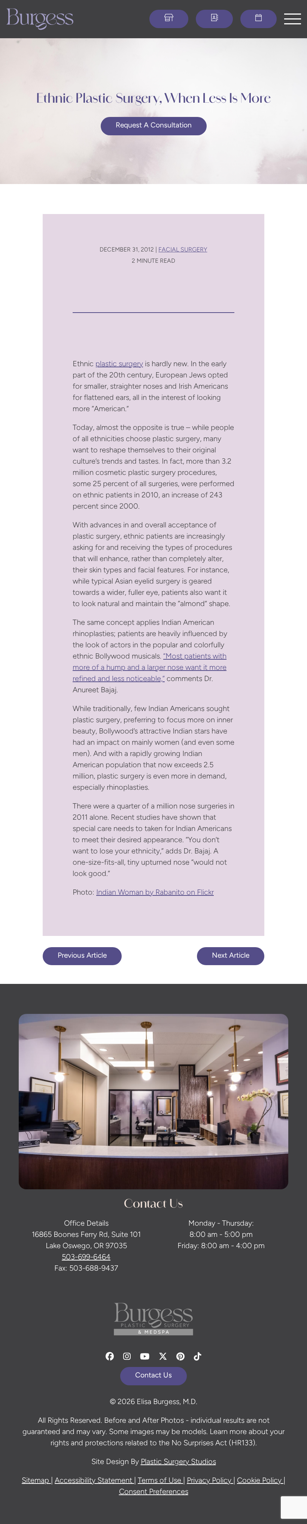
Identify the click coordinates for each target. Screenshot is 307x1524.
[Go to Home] (39, 19)
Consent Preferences (153, 1492)
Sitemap (36, 1481)
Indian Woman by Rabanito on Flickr (155, 893)
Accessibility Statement (94, 1481)
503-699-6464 (86, 1257)
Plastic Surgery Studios (178, 1462)
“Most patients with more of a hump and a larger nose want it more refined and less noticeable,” (150, 668)
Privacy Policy (210, 1481)
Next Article (230, 956)
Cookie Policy (260, 1481)
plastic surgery (119, 364)
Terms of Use (160, 1481)
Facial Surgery (182, 250)
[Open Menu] (292, 18)
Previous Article (82, 956)
